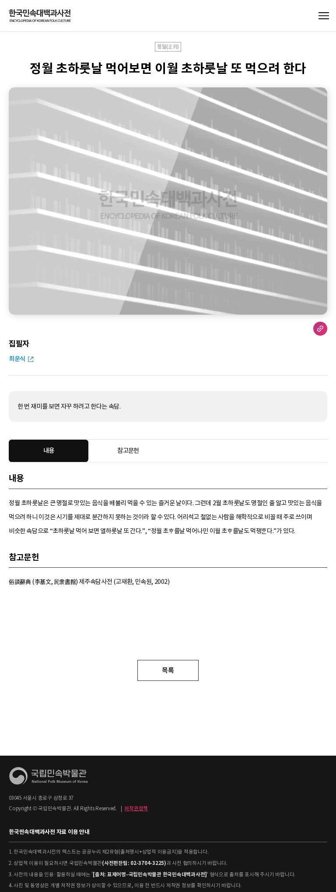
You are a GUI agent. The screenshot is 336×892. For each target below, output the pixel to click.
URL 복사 (320, 329)
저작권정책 (136, 808)
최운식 (17, 359)
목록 (168, 670)
